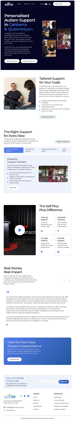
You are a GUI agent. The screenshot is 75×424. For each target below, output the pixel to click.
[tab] (13, 150)
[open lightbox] (20, 230)
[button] (65, 281)
